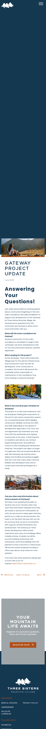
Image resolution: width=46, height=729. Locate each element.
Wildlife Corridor (6, 713)
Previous (8, 575)
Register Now (21, 645)
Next (39, 575)
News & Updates (9, 703)
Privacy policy (30, 703)
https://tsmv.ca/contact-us (24, 563)
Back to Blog (23, 575)
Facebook (6, 725)
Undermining (7, 707)
